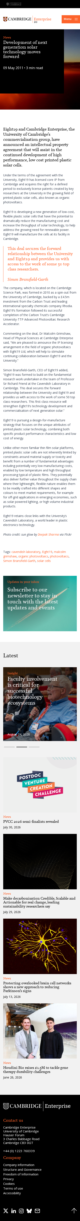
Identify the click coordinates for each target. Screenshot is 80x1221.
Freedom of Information (20, 1174)
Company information (18, 1165)
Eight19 (47, 552)
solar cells (44, 561)
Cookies (9, 1183)
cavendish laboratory (26, 552)
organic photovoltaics (33, 556)
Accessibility (12, 1193)
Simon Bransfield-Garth (19, 561)
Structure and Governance (22, 1169)
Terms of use (13, 1188)
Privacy (8, 1179)
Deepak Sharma (48, 534)
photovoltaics (59, 556)
